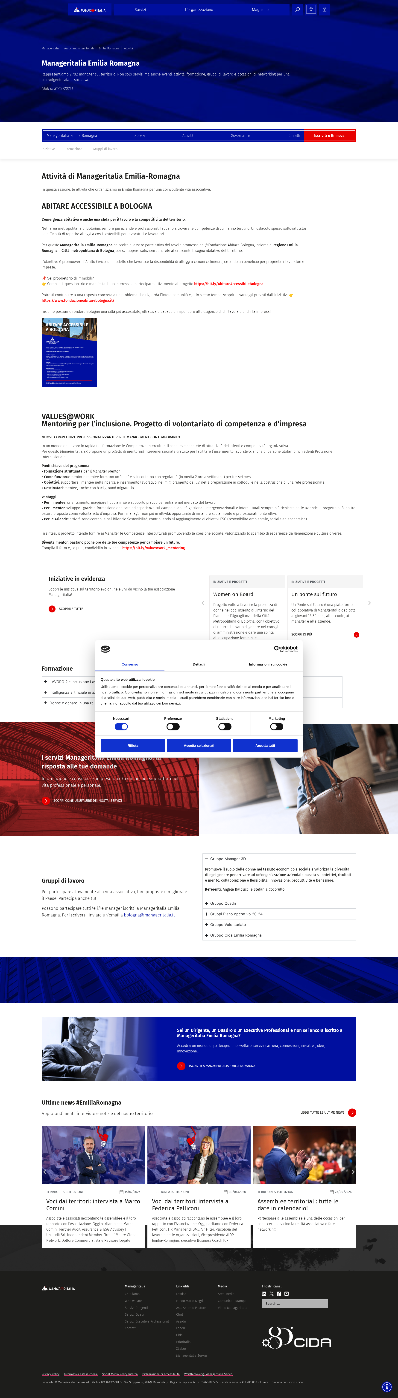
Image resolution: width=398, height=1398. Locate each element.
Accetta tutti (265, 745)
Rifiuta (133, 745)
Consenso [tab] (130, 664)
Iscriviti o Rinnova (329, 135)
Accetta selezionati (199, 745)
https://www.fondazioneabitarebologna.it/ (78, 300)
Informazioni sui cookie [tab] (268, 664)
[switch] (173, 726)
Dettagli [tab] (199, 664)
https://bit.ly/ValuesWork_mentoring (153, 548)
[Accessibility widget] (386, 1386)
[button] (203, 603)
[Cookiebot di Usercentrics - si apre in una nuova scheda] (277, 649)
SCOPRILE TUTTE (71, 609)
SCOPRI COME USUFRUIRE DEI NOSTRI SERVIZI (87, 801)
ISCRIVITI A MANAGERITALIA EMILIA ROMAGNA (222, 1066)
